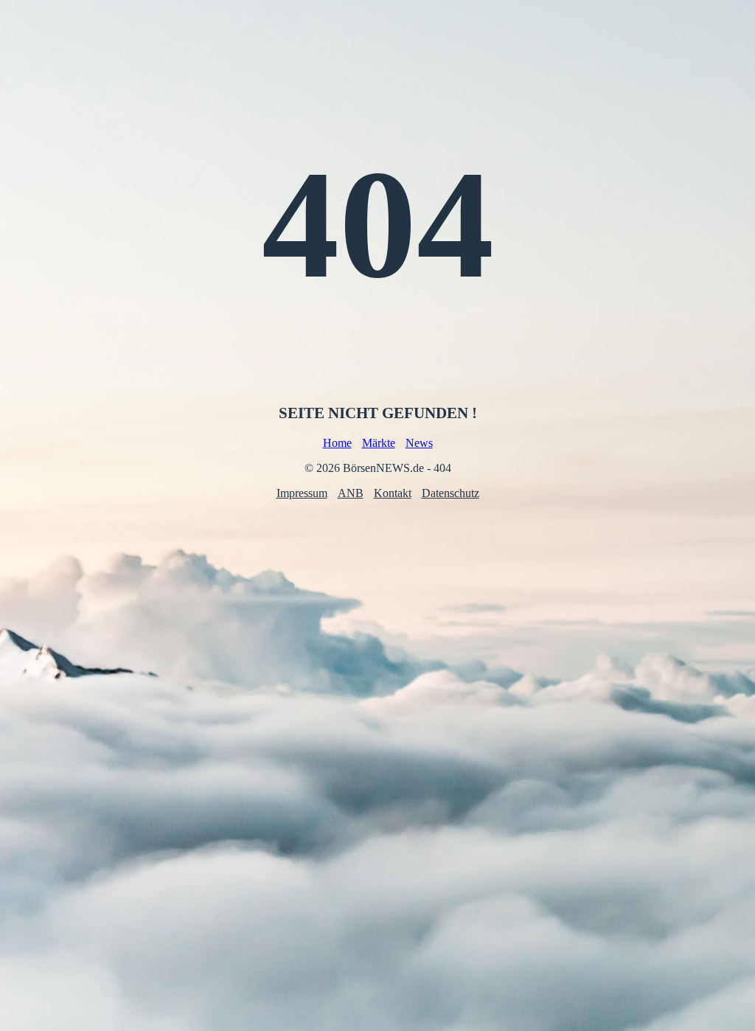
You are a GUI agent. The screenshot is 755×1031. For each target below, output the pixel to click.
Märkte (378, 443)
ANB (350, 493)
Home (337, 443)
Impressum (301, 493)
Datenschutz (450, 493)
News (419, 443)
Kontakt (392, 493)
